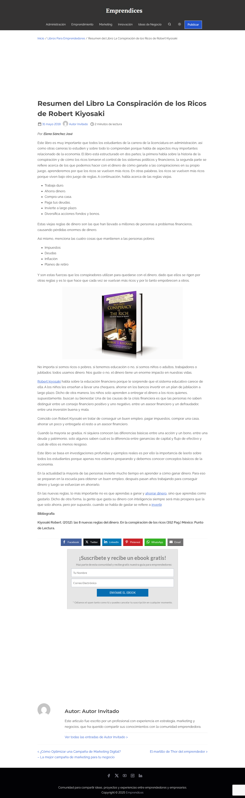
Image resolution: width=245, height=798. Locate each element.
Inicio (40, 38)
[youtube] (124, 776)
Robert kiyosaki (49, 381)
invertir (157, 505)
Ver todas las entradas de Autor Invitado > (96, 737)
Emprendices (134, 792)
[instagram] (132, 776)
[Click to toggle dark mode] (180, 24)
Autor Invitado (78, 124)
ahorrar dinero (156, 493)
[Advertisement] (122, 70)
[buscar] (169, 25)
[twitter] (117, 776)
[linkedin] (140, 776)
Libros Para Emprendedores (66, 38)
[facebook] (108, 776)
